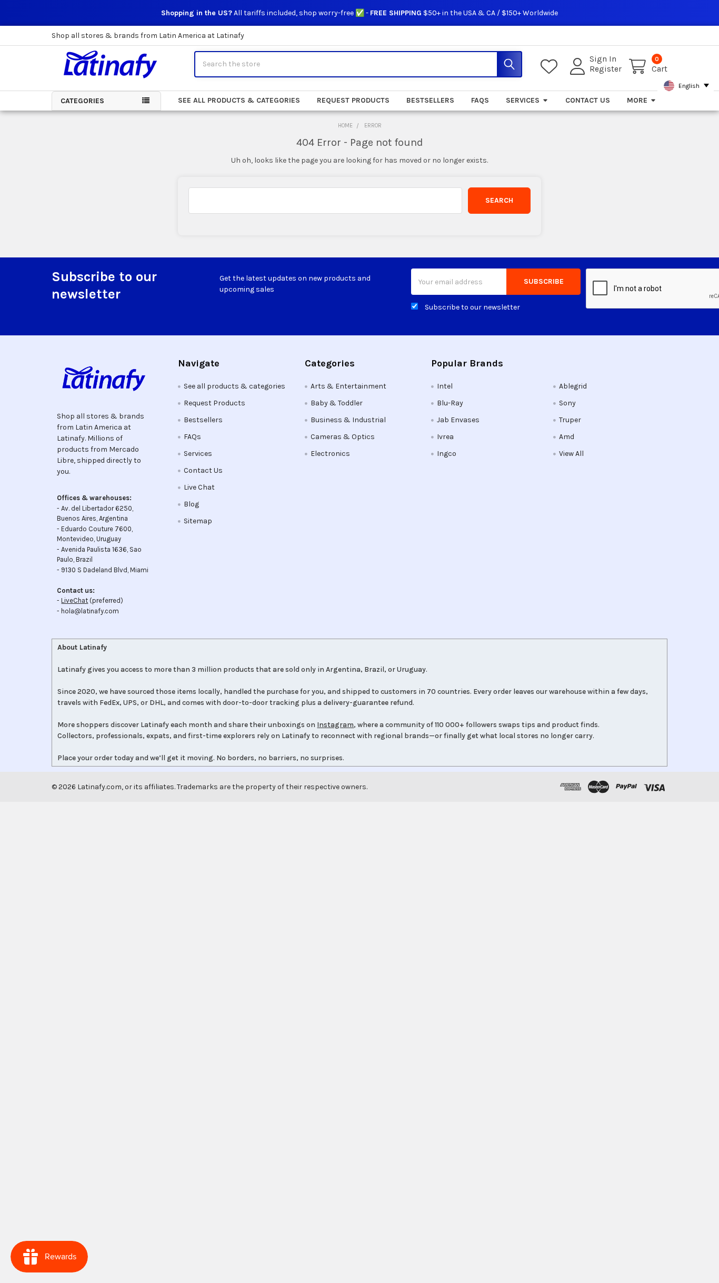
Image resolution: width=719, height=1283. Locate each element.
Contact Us (587, 100)
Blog (191, 504)
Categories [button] (82, 100)
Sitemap (198, 520)
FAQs (480, 100)
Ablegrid (573, 386)
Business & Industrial (348, 419)
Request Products (353, 100)
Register (606, 69)
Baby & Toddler (337, 403)
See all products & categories (239, 100)
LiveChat (74, 600)
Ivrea (445, 436)
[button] (106, 378)
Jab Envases (458, 419)
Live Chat (199, 487)
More (637, 100)
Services (523, 100)
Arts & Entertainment (348, 386)
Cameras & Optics (343, 436)
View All (571, 453)
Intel (445, 386)
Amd (566, 436)
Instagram (335, 724)
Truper (570, 419)
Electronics (330, 453)
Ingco (446, 453)
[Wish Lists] (551, 66)
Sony (567, 403)
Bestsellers (430, 100)
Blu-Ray (450, 403)
